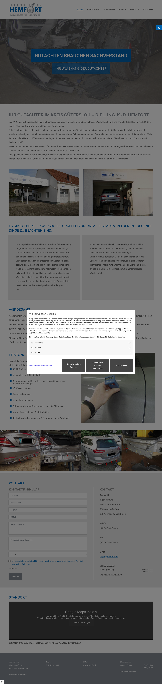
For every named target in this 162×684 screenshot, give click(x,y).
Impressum (50, 366)
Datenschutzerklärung (37, 366)
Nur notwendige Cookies (73, 365)
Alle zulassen (121, 365)
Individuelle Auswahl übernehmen (97, 365)
